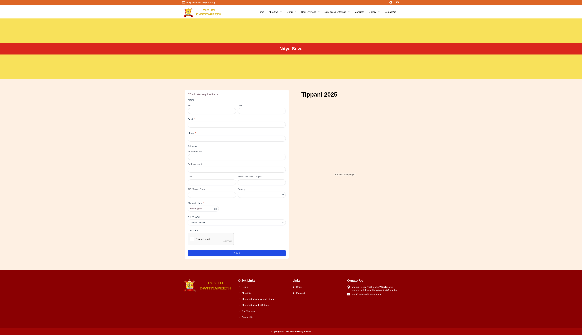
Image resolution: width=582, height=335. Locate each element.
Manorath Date (196, 203)
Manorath (359, 12)
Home (261, 12)
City (190, 176)
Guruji (290, 12)
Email (191, 119)
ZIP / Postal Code (196, 189)
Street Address (195, 151)
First (190, 105)
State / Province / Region (250, 176)
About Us (273, 12)
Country (241, 189)
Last (240, 105)
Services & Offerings (335, 12)
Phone (192, 133)
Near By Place (308, 12)
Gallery (372, 12)
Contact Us (390, 12)
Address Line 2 (195, 164)
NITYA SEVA (194, 217)
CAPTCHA (193, 230)
